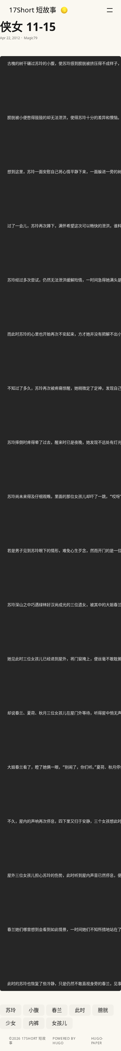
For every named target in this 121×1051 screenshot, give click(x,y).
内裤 (34, 1023)
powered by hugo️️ (64, 1040)
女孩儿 (59, 1023)
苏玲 (11, 1010)
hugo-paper (97, 1040)
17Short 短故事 (32, 9)
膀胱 (103, 1010)
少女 (11, 1023)
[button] (64, 10)
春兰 (57, 1010)
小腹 (34, 1010)
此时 (80, 1010)
